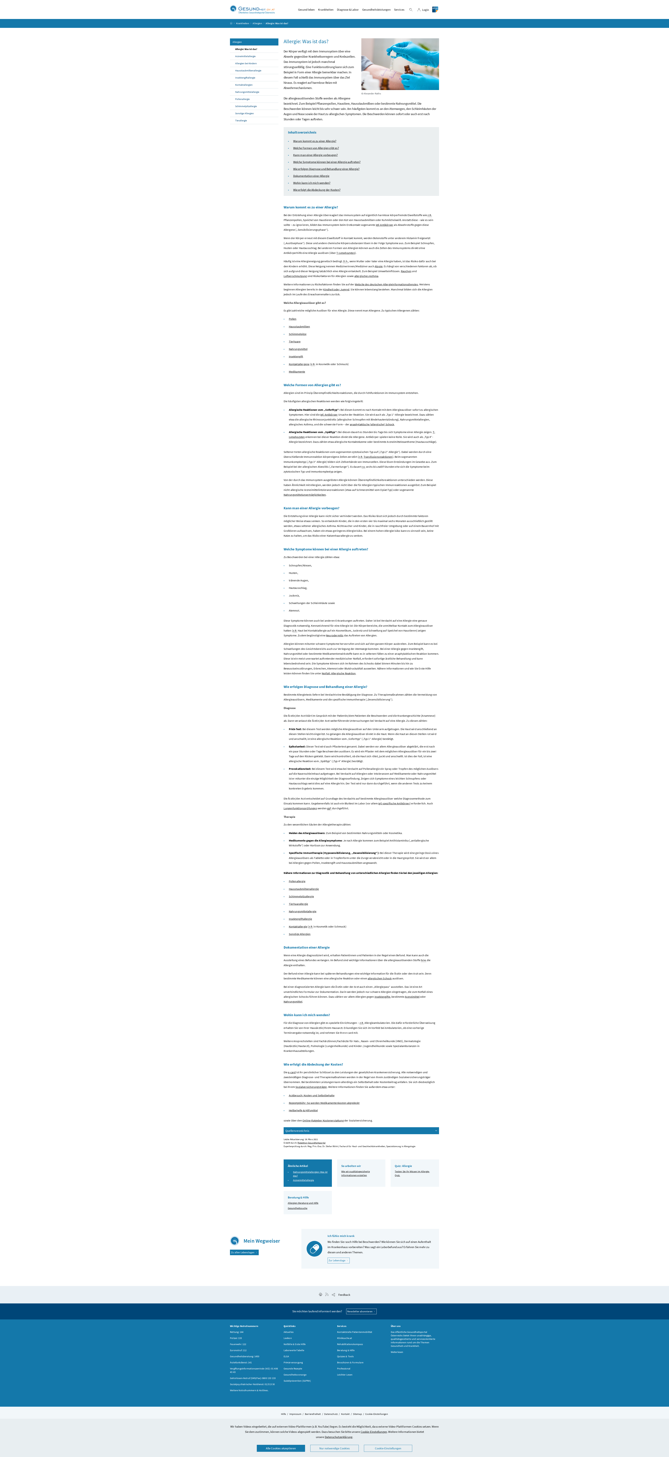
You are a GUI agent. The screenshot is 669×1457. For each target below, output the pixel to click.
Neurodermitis (334, 635)
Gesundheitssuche (297, 1208)
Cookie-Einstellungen (374, 1432)
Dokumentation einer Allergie (311, 176)
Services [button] (399, 9)
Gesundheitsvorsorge (295, 1374)
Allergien (257, 23)
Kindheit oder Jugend (336, 289)
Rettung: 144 (236, 1332)
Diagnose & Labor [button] (348, 9)
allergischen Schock (380, 978)
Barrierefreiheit (313, 1414)
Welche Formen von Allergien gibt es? (316, 148)
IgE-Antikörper (384, 225)
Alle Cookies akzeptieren (281, 1448)
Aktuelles (289, 1332)
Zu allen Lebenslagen (243, 1252)
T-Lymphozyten (345, 253)
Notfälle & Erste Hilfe (295, 1344)
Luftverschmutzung (295, 276)
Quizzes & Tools (345, 1356)
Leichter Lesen (344, 1374)
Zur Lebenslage (339, 1260)
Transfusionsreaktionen (378, 456)
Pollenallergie (242, 99)
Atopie (379, 266)
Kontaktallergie (298, 926)
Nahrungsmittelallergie (247, 92)
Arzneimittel (412, 996)
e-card (292, 1072)
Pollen (293, 319)
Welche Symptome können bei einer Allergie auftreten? (327, 162)
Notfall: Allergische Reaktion (339, 673)
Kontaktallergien (244, 84)
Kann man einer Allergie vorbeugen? (315, 155)
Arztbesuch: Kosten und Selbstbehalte (311, 1095)
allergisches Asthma (366, 276)
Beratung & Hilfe (346, 1350)
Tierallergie (241, 120)
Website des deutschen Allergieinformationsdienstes (386, 284)
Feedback (344, 1294)
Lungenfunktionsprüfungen (300, 808)
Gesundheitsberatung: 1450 (244, 1356)
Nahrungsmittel (298, 349)
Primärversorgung (293, 1362)
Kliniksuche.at (344, 1338)
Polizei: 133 (236, 1338)
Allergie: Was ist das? (246, 49)
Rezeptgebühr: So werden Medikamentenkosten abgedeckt (324, 1103)
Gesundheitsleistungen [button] (376, 9)
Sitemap (357, 1414)
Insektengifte (382, 996)
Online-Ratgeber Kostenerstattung (323, 1120)
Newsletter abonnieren (360, 1311)
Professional (343, 1368)
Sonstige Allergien (244, 113)
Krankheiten (242, 23)
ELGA (286, 1356)
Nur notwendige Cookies (334, 1448)
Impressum (295, 1414)
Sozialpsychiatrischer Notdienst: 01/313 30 (252, 1384)
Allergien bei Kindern (246, 63)
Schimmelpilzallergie (246, 106)
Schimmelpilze (297, 334)
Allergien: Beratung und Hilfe (303, 1203)
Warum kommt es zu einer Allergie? (314, 141)
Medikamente (297, 371)
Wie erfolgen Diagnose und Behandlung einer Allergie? (326, 169)
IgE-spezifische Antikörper (394, 803)
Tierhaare (295, 341)
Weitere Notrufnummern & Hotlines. (249, 1390)
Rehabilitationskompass (350, 1344)
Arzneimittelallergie (245, 56)
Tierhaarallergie (298, 904)
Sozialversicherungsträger (311, 1087)
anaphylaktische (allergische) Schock (372, 424)
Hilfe (283, 1414)
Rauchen (406, 271)
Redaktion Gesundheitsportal (311, 1142)
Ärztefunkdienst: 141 (241, 1362)
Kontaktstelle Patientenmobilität (354, 1332)
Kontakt (345, 1414)
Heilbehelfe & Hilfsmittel (303, 1110)
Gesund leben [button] (306, 9)
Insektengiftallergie (245, 77)
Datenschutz (331, 1414)
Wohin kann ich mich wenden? (311, 183)
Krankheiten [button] (325, 9)
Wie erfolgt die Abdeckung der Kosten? (317, 190)
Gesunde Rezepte (293, 1368)
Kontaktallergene (299, 364)
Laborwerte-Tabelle (294, 1350)
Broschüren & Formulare (350, 1362)
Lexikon (288, 1338)
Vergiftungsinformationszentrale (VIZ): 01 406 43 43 (254, 1370)
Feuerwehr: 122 (238, 1344)
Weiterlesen (397, 1352)
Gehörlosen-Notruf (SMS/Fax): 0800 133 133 (253, 1378)
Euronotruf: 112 (238, 1350)
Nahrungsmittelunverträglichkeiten (305, 494)
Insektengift (296, 356)
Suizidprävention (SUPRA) (297, 1380)
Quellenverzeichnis (297, 1131)
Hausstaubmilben (299, 326)
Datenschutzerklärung (339, 1437)
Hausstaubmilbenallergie (248, 70)
